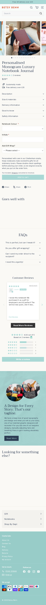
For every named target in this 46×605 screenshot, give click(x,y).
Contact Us (6, 543)
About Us (5, 540)
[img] (14, 286)
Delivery (5, 550)
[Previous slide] (4, 304)
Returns (5, 553)
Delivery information (11, 105)
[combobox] (23, 13)
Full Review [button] (13, 317)
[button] (7, 75)
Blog (3, 547)
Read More (11, 438)
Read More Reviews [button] (23, 325)
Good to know (8, 111)
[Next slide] (42, 304)
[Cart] (37, 7)
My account (6, 559)
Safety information (10, 116)
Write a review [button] (23, 359)
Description (7, 94)
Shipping (15, 173)
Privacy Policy (7, 556)
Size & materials (9, 99)
